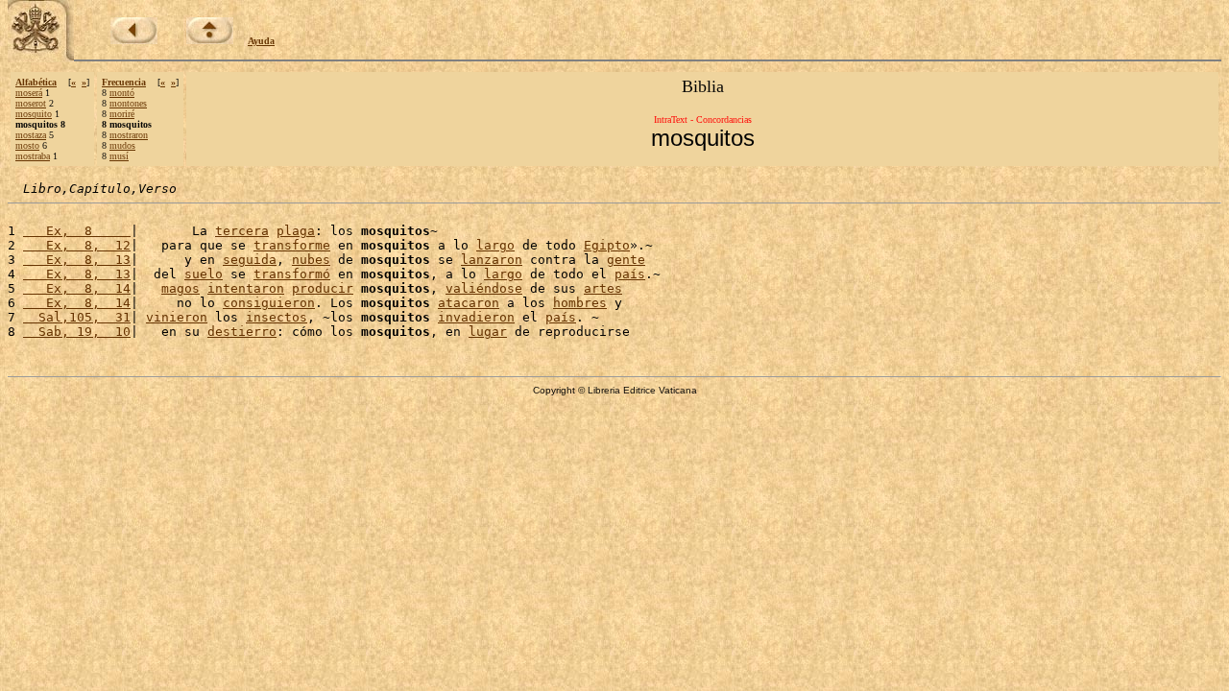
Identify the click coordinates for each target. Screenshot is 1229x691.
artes (603, 288)
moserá (28, 92)
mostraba (32, 156)
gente (626, 259)
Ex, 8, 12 (77, 245)
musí (119, 156)
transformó (291, 274)
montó (121, 92)
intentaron (245, 288)
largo (495, 245)
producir (322, 288)
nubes (311, 259)
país (629, 274)
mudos (122, 145)
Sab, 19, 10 (77, 331)
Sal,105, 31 (77, 317)
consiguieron (269, 303)
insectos (276, 317)
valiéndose (484, 288)
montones (128, 103)
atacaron (468, 303)
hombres (580, 303)
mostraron (128, 135)
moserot (30, 103)
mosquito (33, 113)
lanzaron (491, 259)
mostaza (30, 135)
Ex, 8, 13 (77, 259)
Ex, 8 (77, 231)
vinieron (176, 317)
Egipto (607, 245)
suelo (203, 274)
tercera (242, 231)
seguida (250, 259)
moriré (121, 113)
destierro (242, 331)
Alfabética (36, 82)
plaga (296, 231)
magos (180, 288)
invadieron (476, 317)
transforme (291, 245)
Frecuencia (124, 82)
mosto (27, 145)
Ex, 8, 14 (77, 288)
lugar (488, 331)
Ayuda (261, 41)
